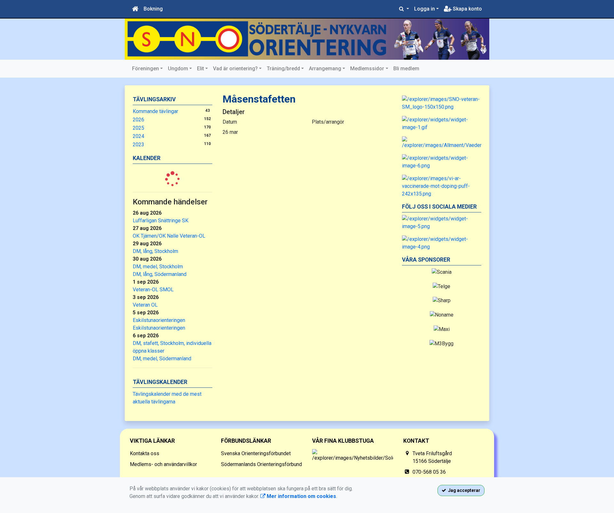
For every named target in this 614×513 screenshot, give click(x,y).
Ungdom (178, 68)
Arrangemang (325, 68)
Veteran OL (145, 305)
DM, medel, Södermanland (162, 359)
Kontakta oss (144, 453)
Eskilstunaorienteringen (159, 320)
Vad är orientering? (235, 68)
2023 (138, 145)
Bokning (153, 9)
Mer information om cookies (300, 496)
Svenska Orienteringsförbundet (256, 453)
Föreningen (145, 68)
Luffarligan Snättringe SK (160, 221)
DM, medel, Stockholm (158, 267)
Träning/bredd (283, 68)
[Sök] (404, 9)
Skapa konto (467, 9)
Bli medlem (406, 68)
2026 (138, 120)
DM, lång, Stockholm (155, 251)
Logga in (424, 9)
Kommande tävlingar (155, 111)
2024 (138, 136)
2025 (138, 128)
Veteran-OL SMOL (153, 290)
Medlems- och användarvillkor (163, 464)
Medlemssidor (367, 68)
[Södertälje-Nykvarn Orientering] (307, 39)
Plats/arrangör (328, 122)
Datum (230, 122)
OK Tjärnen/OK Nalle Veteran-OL (169, 236)
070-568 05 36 (429, 472)
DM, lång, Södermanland (159, 274)
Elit (200, 68)
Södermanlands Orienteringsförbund (261, 464)
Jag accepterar (463, 490)
